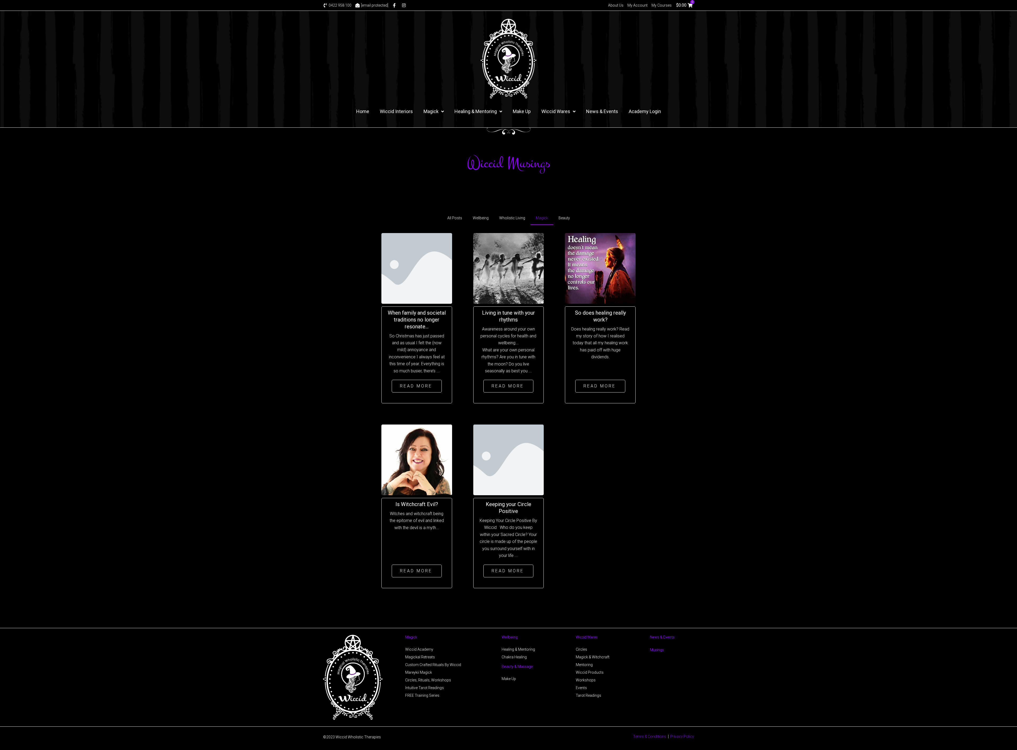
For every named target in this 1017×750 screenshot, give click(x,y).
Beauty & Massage (517, 666)
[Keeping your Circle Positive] (508, 460)
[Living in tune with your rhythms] (508, 268)
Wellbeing (510, 637)
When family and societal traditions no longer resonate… (417, 320)
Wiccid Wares (587, 637)
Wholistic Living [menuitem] (512, 218)
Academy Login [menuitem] (645, 111)
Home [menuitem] (362, 111)
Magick (411, 637)
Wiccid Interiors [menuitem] (396, 111)
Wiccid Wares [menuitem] (555, 111)
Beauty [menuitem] (564, 218)
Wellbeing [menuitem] (481, 218)
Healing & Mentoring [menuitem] (475, 111)
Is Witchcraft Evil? (416, 504)
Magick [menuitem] (431, 111)
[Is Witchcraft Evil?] (416, 460)
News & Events (662, 637)
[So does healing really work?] (600, 268)
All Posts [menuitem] (454, 218)
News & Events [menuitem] (602, 111)
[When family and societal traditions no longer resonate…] (416, 268)
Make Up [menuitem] (522, 111)
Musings (657, 650)
